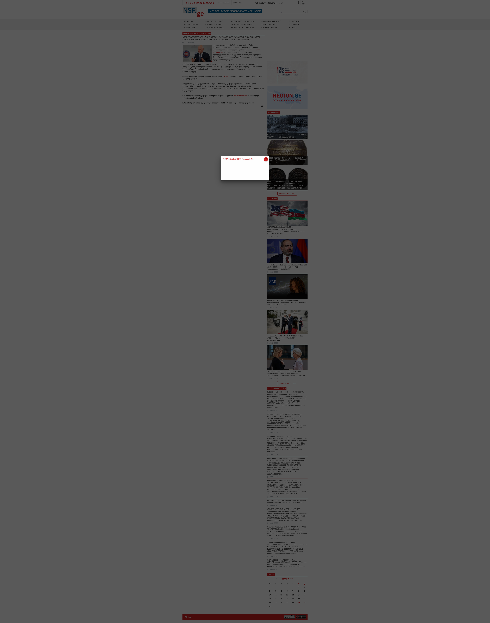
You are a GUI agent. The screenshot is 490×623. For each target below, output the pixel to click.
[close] (266, 159)
